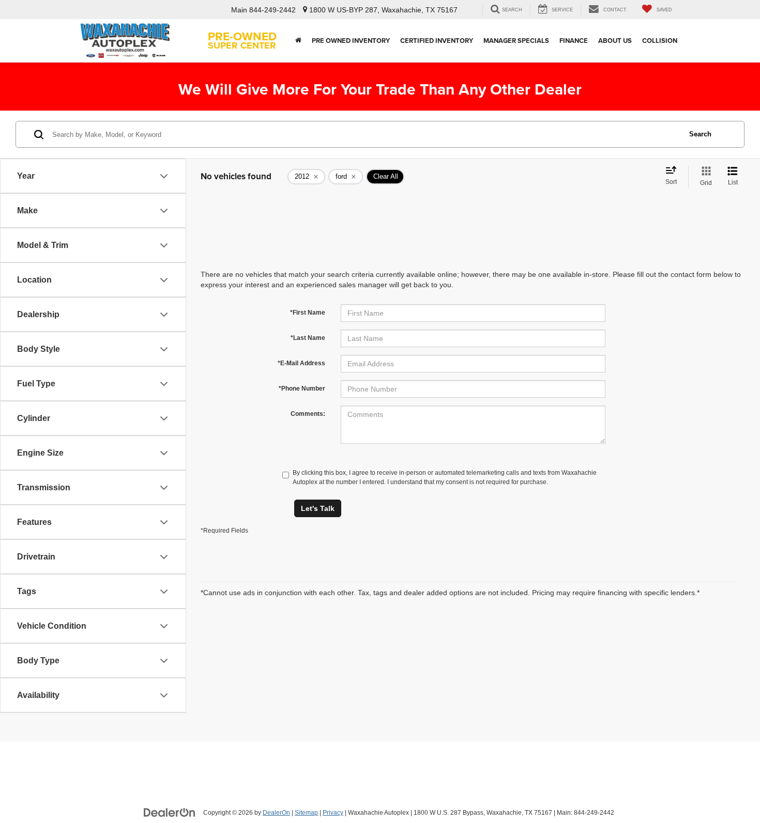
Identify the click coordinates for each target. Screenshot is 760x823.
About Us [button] (615, 40)
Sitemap (306, 812)
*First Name (307, 312)
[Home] (298, 41)
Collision (659, 40)
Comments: (308, 413)
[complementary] (729, 792)
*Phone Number (302, 388)
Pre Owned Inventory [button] (351, 40)
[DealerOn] (169, 812)
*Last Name (308, 337)
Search (700, 134)
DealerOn (276, 812)
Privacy (333, 812)
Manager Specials (516, 40)
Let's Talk (318, 508)
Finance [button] (573, 40)
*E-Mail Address (301, 363)
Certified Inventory (436, 40)
